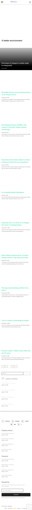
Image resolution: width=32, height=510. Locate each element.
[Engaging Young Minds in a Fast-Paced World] (27, 398)
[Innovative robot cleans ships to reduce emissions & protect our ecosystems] (16, 149)
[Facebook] (3, 421)
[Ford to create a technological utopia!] (16, 310)
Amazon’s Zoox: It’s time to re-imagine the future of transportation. (15, 224)
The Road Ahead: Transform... (9, 383)
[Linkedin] (22, 421)
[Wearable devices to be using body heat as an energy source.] (16, 82)
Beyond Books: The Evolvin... (8, 390)
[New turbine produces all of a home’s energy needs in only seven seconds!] (16, 245)
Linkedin (27, 421)
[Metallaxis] (16, 2)
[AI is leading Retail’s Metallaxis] (16, 182)
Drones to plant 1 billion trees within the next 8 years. (16, 352)
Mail (15, 424)
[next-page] (16, 366)
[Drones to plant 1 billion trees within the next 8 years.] (16, 340)
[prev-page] (3, 366)
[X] (18, 424)
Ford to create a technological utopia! (15, 320)
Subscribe (16, 494)
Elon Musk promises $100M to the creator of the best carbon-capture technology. (14, 127)
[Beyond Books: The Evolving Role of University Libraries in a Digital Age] (27, 391)
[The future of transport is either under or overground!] (16, 59)
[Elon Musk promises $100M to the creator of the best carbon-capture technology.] (16, 114)
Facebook (7, 421)
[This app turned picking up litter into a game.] (16, 277)
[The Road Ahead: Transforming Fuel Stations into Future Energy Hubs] (27, 384)
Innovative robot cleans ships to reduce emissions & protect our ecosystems (16, 161)
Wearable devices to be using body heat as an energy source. (16, 93)
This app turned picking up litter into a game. (15, 289)
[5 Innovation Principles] (27, 405)
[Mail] (11, 424)
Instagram (17, 421)
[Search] (25, 373)
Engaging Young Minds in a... (8, 397)
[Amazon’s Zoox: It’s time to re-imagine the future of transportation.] (16, 212)
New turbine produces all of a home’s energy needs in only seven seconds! (15, 256)
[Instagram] (12, 421)
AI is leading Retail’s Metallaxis (13, 192)
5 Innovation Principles (7, 404)
